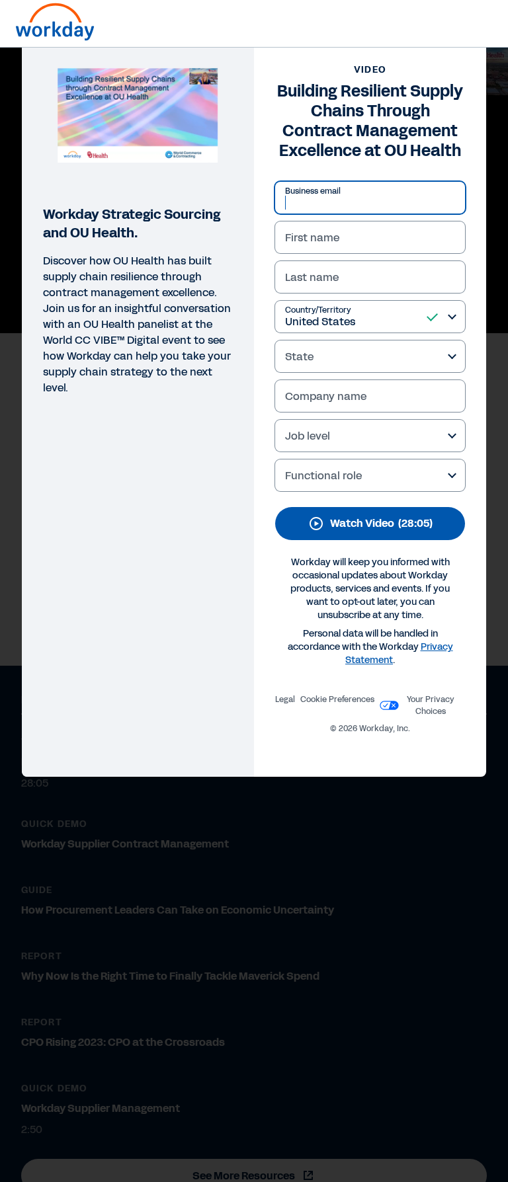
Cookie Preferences (337, 699)
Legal (285, 699)
